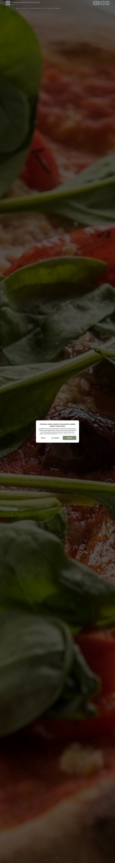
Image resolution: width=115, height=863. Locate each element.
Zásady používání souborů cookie (66, 433)
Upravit (43, 438)
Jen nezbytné (55, 438)
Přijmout (69, 438)
